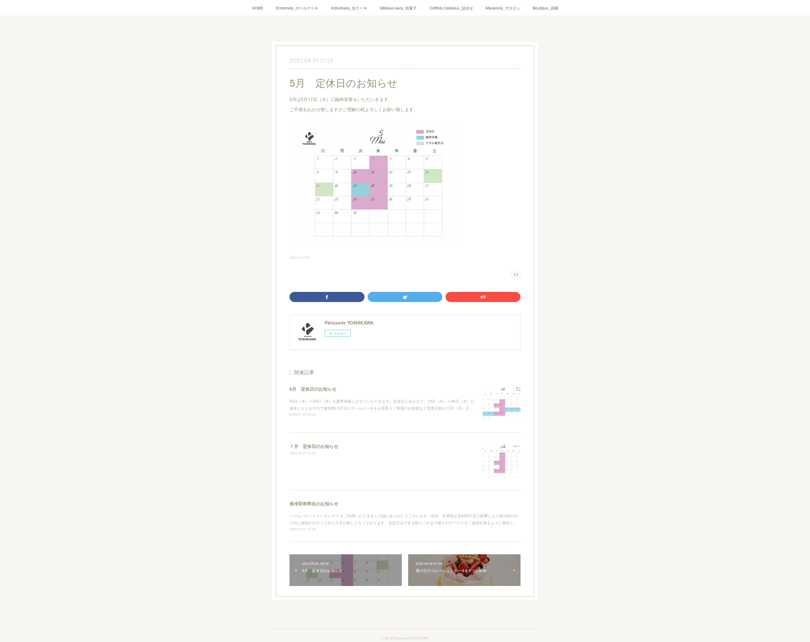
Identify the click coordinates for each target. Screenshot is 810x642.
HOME (257, 7)
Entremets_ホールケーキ (297, 7)
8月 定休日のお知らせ (313, 389)
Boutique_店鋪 (545, 7)
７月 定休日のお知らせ (314, 446)
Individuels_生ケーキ (349, 7)
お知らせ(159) (300, 257)
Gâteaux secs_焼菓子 (398, 7)
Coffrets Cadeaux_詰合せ (451, 7)
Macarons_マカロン (503, 7)
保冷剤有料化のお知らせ (314, 503)
